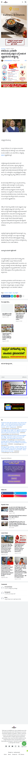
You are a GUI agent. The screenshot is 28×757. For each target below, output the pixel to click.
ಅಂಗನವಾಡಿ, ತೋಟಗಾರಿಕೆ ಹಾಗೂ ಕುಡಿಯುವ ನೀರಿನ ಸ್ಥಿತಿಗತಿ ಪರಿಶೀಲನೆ (18, 516)
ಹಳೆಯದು (24, 377)
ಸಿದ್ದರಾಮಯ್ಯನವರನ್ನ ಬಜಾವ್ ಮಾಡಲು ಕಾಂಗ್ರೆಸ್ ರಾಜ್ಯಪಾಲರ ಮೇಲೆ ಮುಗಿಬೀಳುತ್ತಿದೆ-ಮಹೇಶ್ (7, 336)
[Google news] (20, 499)
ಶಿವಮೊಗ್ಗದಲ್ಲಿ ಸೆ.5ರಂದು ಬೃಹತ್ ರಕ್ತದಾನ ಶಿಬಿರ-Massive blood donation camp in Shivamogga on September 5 (20, 548)
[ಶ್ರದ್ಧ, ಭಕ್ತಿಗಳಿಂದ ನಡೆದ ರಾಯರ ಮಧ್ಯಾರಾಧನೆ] (7, 308)
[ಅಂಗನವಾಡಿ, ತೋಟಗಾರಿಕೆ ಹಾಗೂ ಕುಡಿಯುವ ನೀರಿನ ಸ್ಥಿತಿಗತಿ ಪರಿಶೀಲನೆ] (4, 517)
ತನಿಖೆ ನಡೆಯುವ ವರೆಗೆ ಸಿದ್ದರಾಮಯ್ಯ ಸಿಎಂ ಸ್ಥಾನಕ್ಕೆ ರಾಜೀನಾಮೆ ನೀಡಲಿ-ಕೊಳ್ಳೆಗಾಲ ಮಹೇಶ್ (20, 316)
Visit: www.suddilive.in (14, 475)
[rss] (19, 746)
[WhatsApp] (15, 296)
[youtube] (7, 496)
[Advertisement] (14, 102)
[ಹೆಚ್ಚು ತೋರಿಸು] (23, 296)
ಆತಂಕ (2, 155)
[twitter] (20, 493)
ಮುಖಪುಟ (3, 48)
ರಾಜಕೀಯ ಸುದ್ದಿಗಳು (10, 48)
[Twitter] (12, 296)
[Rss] (7, 499)
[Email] (20, 296)
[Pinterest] (17, 296)
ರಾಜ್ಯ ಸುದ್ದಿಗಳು (15, 292)
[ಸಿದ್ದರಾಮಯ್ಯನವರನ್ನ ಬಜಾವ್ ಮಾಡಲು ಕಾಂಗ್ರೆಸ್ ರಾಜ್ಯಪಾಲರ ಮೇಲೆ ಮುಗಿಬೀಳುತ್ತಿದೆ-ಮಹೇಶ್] (7, 328)
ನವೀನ (3, 377)
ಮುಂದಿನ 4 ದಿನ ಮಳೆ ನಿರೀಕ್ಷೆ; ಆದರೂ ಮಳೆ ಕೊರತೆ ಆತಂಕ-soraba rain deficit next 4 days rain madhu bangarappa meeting (18, 509)
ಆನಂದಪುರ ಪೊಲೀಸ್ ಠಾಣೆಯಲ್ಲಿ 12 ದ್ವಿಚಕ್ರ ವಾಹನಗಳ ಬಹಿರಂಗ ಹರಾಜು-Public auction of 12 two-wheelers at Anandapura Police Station (14, 443)
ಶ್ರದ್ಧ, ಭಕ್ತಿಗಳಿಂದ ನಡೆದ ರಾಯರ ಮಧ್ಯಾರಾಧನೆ (7, 314)
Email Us (14, 478)
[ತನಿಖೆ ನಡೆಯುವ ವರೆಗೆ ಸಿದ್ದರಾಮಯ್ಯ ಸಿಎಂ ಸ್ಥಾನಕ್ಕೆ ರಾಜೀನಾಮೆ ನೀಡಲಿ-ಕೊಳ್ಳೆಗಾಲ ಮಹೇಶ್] (21, 308)
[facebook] (7, 493)
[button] (1, 2)
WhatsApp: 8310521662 (14, 481)
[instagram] (20, 496)
